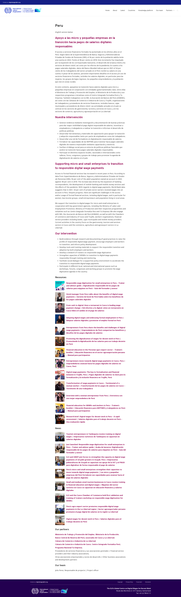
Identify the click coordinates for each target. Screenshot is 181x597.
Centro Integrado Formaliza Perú (106, 544)
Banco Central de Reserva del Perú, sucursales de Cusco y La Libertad (84, 538)
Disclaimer (148, 582)
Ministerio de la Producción (107, 534)
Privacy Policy (129, 582)
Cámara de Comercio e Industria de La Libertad (75, 541)
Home (107, 10)
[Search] (177, 10)
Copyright (120, 582)
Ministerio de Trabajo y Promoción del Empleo (74, 534)
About (115, 10)
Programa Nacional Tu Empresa (68, 547)
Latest (122, 10)
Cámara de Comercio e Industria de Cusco (73, 544)
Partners (169, 10)
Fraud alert (139, 582)
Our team (159, 10)
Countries (131, 10)
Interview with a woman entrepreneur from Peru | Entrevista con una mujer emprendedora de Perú (94, 396)
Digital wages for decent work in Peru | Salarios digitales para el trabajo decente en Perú (93, 520)
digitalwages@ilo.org (14, 2)
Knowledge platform (145, 10)
